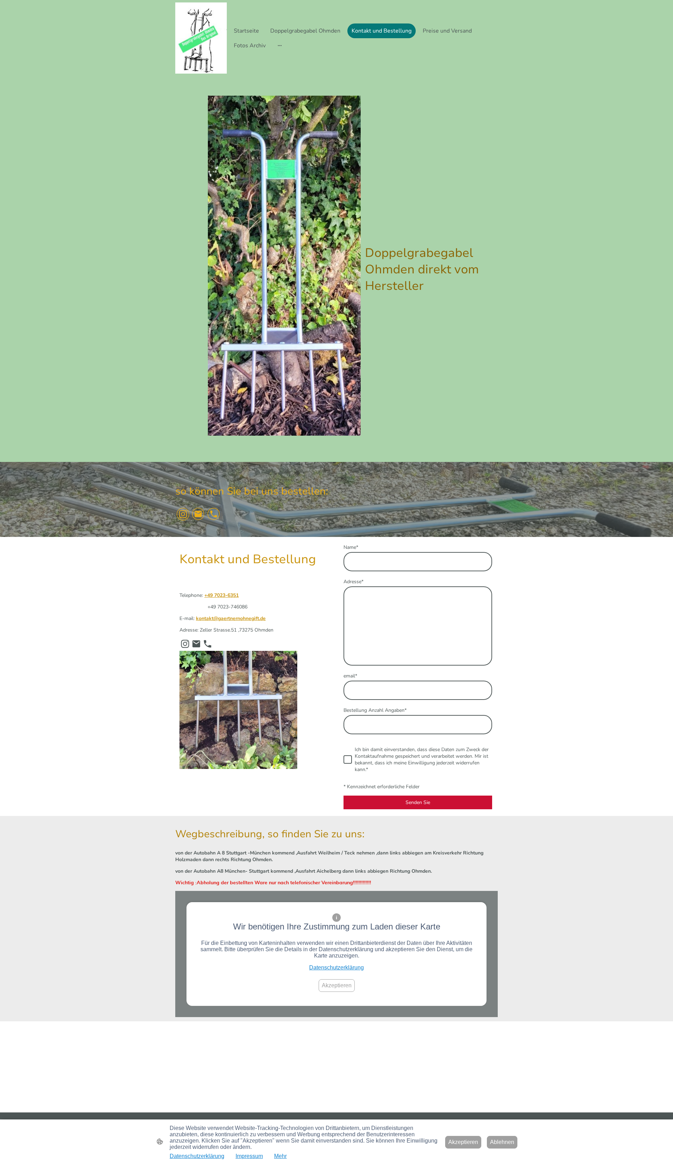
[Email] (198, 514)
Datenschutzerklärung (336, 967)
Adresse (353, 581)
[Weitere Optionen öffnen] (280, 45)
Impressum (249, 1156)
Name (351, 547)
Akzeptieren (337, 985)
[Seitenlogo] (201, 38)
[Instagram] (183, 514)
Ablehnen (502, 1142)
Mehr (280, 1156)
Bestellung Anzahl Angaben (375, 710)
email (350, 676)
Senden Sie (418, 802)
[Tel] (214, 514)
